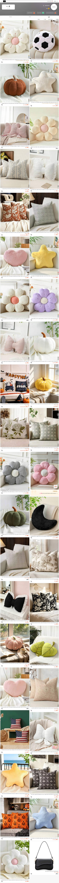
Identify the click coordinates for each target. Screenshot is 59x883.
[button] (57, 1)
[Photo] (55, 13)
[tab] (49, 17)
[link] (54, 7)
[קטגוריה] (55, 1)
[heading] (33, 6)
